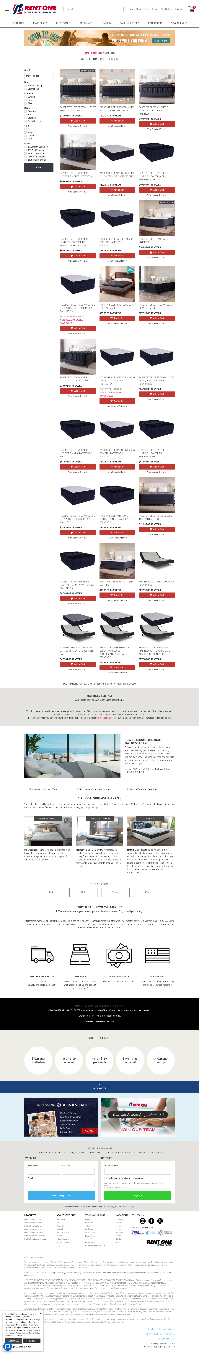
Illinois (118, 1223)
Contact (88, 1219)
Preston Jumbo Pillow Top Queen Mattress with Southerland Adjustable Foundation (114, 652)
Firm (30, 100)
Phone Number (111, 1165)
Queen (31, 136)
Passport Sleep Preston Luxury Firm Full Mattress (156, 306)
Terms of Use (90, 1239)
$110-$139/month (36, 153)
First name (33, 1165)
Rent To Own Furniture (32, 1219)
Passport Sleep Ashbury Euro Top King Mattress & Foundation (116, 242)
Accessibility (90, 1232)
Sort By (28, 70)
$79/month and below (38, 147)
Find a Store (151, 9)
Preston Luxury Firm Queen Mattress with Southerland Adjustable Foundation (154, 650)
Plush (30, 103)
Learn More (135, 9)
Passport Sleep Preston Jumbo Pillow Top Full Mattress (117, 109)
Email (30, 1178)
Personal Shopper (62, 1229)
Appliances (86, 23)
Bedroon (32, 111)
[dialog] (23, 1331)
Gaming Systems (130, 23)
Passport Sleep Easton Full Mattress (154, 241)
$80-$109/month (36, 150)
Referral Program (62, 1239)
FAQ (58, 1223)
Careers (59, 1236)
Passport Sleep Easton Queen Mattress (116, 583)
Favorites (180, 9)
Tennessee (120, 1242)
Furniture (18, 23)
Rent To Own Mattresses (33, 1223)
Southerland (33, 89)
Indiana (118, 1226)
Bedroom (32, 118)
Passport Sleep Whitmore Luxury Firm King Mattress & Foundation (76, 453)
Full (29, 129)
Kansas (119, 1229)
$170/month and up (37, 160)
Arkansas (119, 1219)
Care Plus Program (63, 1242)
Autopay (88, 1226)
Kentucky (119, 1232)
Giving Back (60, 1226)
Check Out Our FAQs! (106, 1021)
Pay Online (166, 9)
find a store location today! (108, 1016)
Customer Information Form (95, 1246)
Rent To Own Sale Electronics (34, 1236)
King (30, 132)
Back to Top (99, 1088)
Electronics (63, 23)
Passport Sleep (35, 86)
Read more (19, 1335)
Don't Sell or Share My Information (160, 1334)
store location (103, 718)
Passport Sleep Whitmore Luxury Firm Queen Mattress (76, 175)
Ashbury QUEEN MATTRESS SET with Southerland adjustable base (77, 650)
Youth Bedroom (35, 121)
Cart (194, 7)
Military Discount (62, 1232)
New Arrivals (179, 23)
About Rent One (65, 1215)
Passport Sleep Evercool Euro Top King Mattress (117, 306)
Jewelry (106, 23)
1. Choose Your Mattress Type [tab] (42, 789)
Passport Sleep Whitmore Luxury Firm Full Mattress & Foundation (115, 519)
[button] (23, 1347)
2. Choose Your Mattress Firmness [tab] (94, 789)
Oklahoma (119, 1239)
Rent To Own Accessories (33, 1232)
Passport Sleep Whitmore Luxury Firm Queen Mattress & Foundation (77, 585)
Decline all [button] (31, 1341)
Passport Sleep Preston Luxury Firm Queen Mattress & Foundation (156, 380)
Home (86, 53)
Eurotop (31, 97)
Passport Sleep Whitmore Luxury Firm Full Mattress (75, 379)
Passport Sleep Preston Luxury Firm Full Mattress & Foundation (117, 453)
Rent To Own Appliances (33, 1226)
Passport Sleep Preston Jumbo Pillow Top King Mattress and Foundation (117, 176)
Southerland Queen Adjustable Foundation (156, 583)
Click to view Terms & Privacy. (115, 1187)
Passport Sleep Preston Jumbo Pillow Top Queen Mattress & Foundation (77, 308)
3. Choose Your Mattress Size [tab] (141, 789)
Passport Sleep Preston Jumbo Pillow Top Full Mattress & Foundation (77, 519)
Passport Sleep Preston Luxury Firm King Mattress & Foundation (117, 380)
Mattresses (40, 23)
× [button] (40, 1314)
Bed (29, 115)
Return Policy (90, 1242)
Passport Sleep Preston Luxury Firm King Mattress (78, 109)
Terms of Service (124, 1207)
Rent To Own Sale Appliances (35, 1239)
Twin (30, 139)
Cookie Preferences (166, 1339)
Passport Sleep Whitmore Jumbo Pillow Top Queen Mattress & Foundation (153, 176)
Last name (67, 1165)
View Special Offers (76, 126)
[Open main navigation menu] (7, 9)
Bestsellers (155, 23)
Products (30, 1215)
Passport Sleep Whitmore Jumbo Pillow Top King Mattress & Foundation (74, 242)
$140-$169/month (36, 157)
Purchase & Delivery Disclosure (161, 1329)
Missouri (119, 1236)
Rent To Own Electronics (33, 1229)
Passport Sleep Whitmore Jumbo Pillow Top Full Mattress (153, 110)
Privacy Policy (109, 1207)
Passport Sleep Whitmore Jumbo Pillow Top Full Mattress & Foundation (153, 453)
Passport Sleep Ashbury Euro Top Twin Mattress (155, 517)
